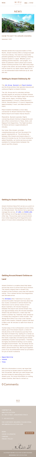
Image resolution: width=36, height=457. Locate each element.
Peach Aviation (27, 85)
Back (18, 400)
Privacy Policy (7, 439)
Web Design (12, 455)
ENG (25, 3)
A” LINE (18, 212)
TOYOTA (4, 359)
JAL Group (8, 85)
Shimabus (8, 299)
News (4, 431)
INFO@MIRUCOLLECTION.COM (12, 424)
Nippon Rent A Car (7, 357)
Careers (5, 436)
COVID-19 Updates (9, 434)
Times (4, 362)
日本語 (31, 3)
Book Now (29, 433)
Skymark (16, 85)
